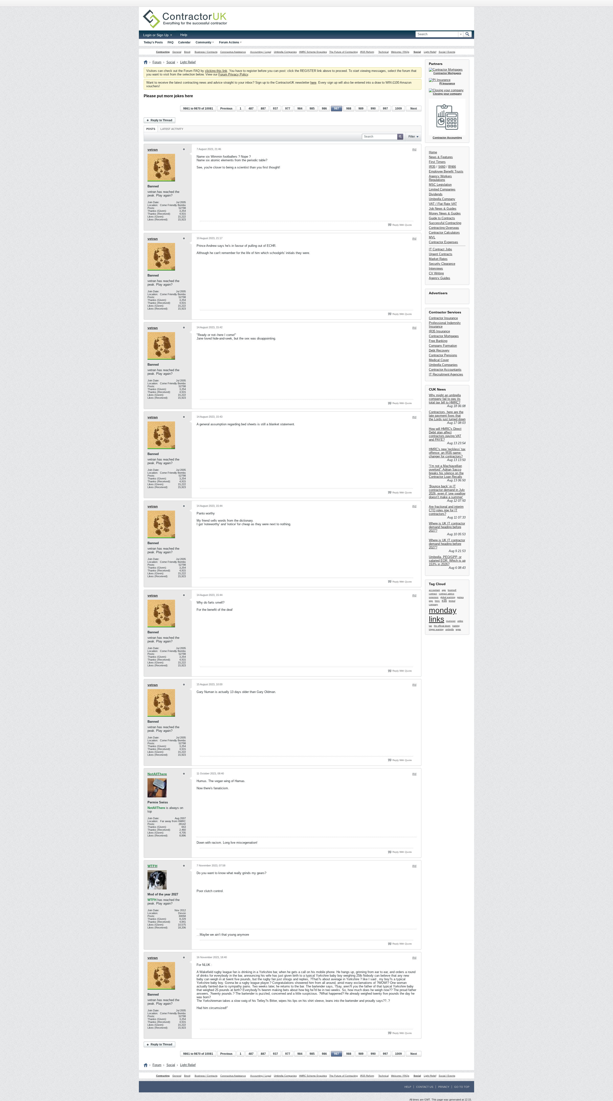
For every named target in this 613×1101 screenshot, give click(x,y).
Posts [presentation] (150, 128)
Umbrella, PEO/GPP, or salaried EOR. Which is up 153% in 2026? (447, 560)
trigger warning (436, 629)
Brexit (187, 52)
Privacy (443, 1086)
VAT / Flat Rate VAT (443, 204)
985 (312, 108)
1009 (398, 108)
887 (263, 108)
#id (414, 149)
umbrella (449, 629)
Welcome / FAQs (400, 52)
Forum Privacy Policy (233, 74)
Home (433, 152)
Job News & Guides (442, 208)
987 (336, 108)
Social (417, 52)
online (460, 621)
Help (183, 35)
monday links (442, 614)
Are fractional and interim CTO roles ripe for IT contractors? (446, 510)
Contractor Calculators (444, 232)
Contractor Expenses (443, 242)
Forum (157, 62)
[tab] (151, 129)
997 (385, 108)
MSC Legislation (440, 184)
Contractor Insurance (443, 318)
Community (203, 42)
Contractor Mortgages (444, 336)
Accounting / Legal (260, 52)
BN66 (452, 166)
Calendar (184, 42)
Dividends (436, 194)
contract (433, 594)
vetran (153, 149)
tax (430, 626)
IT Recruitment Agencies (446, 374)
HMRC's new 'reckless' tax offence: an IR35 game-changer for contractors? (447, 452)
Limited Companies (442, 189)
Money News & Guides (445, 213)
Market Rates (438, 259)
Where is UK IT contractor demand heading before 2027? (447, 527)
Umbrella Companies (285, 52)
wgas (458, 629)
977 (287, 108)
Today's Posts (153, 42)
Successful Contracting (445, 223)
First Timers (437, 162)
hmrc (437, 601)
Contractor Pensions (443, 355)
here (313, 82)
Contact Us (424, 1086)
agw (444, 590)
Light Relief (430, 52)
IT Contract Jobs (440, 249)
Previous (226, 108)
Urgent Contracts (440, 254)
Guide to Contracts (442, 218)
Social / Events (447, 52)
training (456, 626)
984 (299, 108)
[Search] (467, 34)
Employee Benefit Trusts (446, 171)
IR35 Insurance (439, 331)
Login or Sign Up (156, 35)
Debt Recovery (439, 350)
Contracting (163, 52)
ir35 (444, 600)
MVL (432, 237)
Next (413, 108)
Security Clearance (442, 263)
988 (348, 108)
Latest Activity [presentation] (171, 128)
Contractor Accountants (445, 369)
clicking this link (216, 71)
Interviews (436, 268)
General (176, 52)
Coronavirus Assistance (233, 52)
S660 (441, 166)
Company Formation (443, 345)
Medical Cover (439, 360)
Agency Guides (439, 278)
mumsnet (450, 621)
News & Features (441, 157)
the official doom (442, 626)
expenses (433, 597)
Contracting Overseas (444, 228)
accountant (434, 590)
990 (373, 108)
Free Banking (438, 341)
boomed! (452, 590)
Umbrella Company (442, 199)
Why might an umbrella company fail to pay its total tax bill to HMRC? (445, 398)
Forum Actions (229, 42)
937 (275, 108)
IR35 (432, 166)
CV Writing (436, 273)
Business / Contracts (206, 52)
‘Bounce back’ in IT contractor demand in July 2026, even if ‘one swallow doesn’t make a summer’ (447, 491)
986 (324, 108)
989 (360, 108)
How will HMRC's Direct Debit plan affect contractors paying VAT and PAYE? (445, 434)
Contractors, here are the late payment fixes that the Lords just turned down (447, 415)
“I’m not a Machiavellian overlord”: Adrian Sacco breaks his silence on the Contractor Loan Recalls (446, 471)
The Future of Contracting (343, 52)
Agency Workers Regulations (440, 178)
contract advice (446, 594)
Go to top (461, 1086)
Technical (383, 52)
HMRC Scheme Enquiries (313, 52)
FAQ (170, 42)
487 (251, 108)
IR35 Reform (367, 52)
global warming (447, 597)
